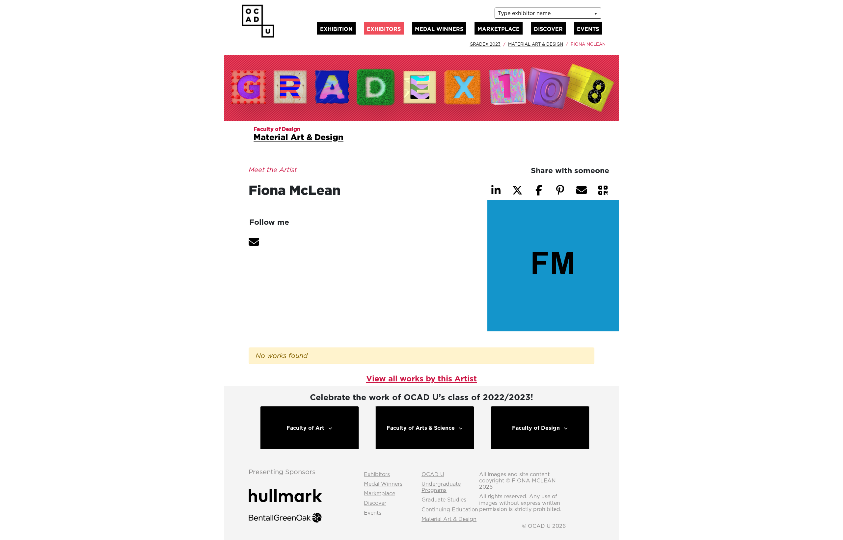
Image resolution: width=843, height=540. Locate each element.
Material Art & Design (535, 44)
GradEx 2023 (485, 44)
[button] (253, 241)
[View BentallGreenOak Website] (285, 511)
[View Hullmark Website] (285, 489)
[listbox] (548, 13)
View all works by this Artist (421, 378)
